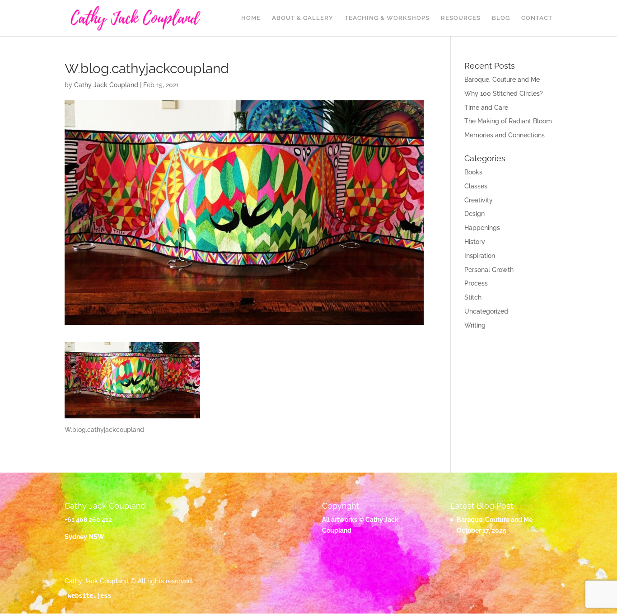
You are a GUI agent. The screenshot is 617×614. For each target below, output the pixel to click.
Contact (536, 18)
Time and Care (486, 107)
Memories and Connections (504, 135)
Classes (475, 186)
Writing (475, 325)
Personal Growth (489, 269)
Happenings (482, 227)
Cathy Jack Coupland (106, 85)
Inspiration (479, 255)
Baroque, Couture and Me (502, 79)
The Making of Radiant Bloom (508, 121)
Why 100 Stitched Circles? (503, 93)
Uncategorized (486, 311)
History (474, 241)
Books (473, 172)
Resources (461, 18)
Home (251, 18)
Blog (501, 18)
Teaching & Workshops (387, 18)
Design (474, 213)
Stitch (472, 297)
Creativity (478, 200)
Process (476, 283)
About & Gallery (302, 18)
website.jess (89, 595)
